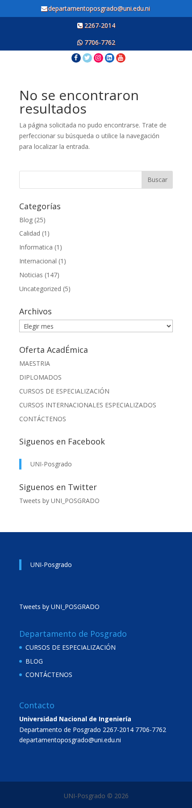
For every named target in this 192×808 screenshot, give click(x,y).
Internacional (38, 261)
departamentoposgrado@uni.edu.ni (100, 8)
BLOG (34, 661)
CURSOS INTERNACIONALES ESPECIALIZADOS (87, 405)
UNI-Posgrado (51, 464)
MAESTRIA (34, 363)
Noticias (31, 275)
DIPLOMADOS (40, 377)
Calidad (29, 233)
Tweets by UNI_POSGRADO (59, 500)
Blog (26, 220)
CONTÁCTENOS (42, 419)
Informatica (36, 247)
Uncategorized (40, 288)
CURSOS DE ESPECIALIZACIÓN (64, 391)
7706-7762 (99, 42)
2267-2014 (99, 25)
